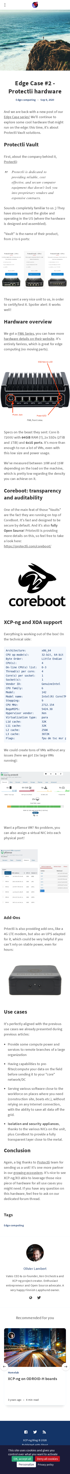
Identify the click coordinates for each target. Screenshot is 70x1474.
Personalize (26, 1464)
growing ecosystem (27, 1172)
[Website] (30, 1298)
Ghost (44, 1445)
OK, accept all (22, 1459)
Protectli (10, 162)
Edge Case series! (17, 117)
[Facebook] (25, 1432)
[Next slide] (66, 1367)
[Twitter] (39, 1298)
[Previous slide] (4, 1367)
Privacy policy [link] (46, 1464)
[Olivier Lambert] (35, 1252)
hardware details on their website (29, 338)
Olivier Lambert (35, 1268)
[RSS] (44, 1432)
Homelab (13, 1372)
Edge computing (26, 99)
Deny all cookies (47, 1459)
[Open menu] (5, 5)
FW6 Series (26, 333)
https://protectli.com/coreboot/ (27, 546)
